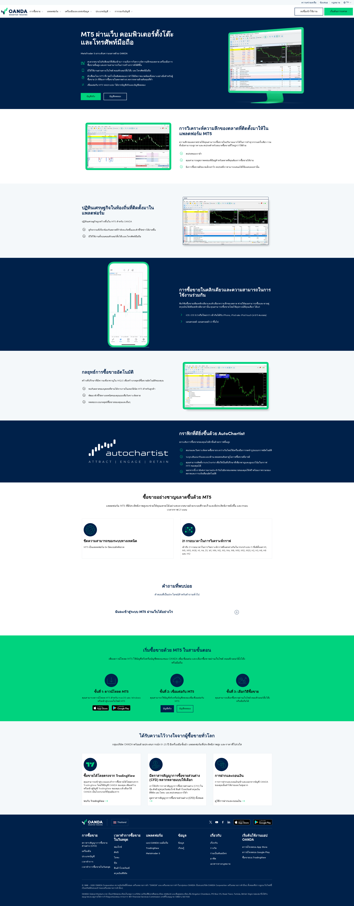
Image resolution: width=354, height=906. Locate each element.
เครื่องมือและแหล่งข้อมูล (77, 12)
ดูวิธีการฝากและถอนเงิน (228, 801)
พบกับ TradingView (94, 801)
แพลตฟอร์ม (52, 12)
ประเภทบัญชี (102, 12)
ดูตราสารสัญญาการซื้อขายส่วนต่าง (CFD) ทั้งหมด (176, 798)
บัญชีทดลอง (115, 96)
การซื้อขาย (35, 12)
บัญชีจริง (91, 96)
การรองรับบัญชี (122, 12)
